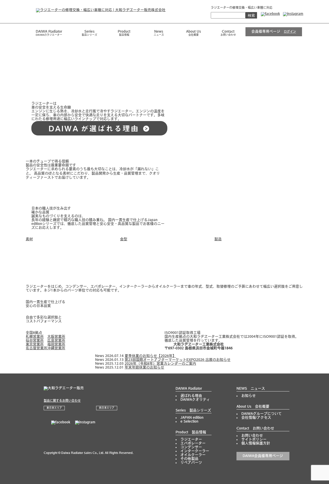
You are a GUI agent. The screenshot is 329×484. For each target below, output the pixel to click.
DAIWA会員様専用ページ (263, 456)
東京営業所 (35, 344)
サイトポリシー (254, 440)
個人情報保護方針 (255, 443)
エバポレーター (193, 443)
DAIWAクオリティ (195, 400)
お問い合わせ (252, 436)
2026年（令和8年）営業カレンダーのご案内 (160, 364)
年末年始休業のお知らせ (144, 368)
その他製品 (189, 459)
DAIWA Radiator (189, 389)
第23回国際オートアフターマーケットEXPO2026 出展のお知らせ (178, 360)
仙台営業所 (35, 341)
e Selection (189, 422)
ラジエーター (191, 440)
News (159, 33)
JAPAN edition (192, 418)
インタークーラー (194, 451)
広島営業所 (56, 341)
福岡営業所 (56, 344)
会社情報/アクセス (256, 418)
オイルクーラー (193, 455)
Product (124, 33)
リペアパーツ (191, 463)
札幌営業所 (35, 337)
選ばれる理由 (191, 396)
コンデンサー (191, 447)
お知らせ (248, 396)
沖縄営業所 (56, 348)
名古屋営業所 (36, 348)
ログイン (290, 31)
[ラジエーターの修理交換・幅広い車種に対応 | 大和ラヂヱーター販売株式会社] (96, 10)
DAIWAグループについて (261, 414)
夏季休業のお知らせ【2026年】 (150, 356)
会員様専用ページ (265, 32)
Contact (228, 33)
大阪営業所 (56, 337)
